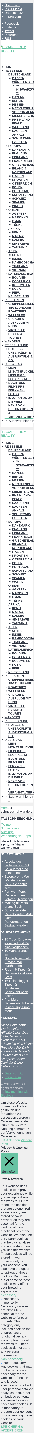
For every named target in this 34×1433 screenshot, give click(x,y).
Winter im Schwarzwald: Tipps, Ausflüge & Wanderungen (16, 844)
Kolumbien (21, 285)
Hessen (18, 104)
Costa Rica (21, 281)
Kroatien (20, 179)
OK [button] (3, 1140)
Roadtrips (17, 311)
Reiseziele (13, 70)
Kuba (16, 288)
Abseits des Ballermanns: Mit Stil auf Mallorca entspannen (17, 867)
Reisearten (14, 300)
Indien (17, 258)
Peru (16, 292)
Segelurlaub (19, 307)
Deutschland (19, 74)
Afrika (14, 228)
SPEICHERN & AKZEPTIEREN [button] (12, 1428)
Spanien (18, 202)
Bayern (18, 97)
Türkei (17, 225)
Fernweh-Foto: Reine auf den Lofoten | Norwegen (19, 895)
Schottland (22, 194)
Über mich (12, 5)
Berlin (17, 100)
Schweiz (19, 198)
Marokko (20, 217)
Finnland (20, 157)
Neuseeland (18, 296)
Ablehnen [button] (13, 1140)
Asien (12, 251)
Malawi (18, 236)
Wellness (16, 315)
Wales (17, 206)
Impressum (13, 16)
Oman (16, 221)
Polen (17, 187)
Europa (14, 146)
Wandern (12, 341)
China (17, 255)
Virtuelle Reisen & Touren (16, 333)
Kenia (16, 232)
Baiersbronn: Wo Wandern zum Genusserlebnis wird (17, 882)
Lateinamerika (20, 273)
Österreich (22, 183)
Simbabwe (20, 243)
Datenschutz (14, 12)
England (19, 153)
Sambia (18, 240)
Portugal (20, 191)
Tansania (19, 247)
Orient (14, 210)
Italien (18, 176)
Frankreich (22, 161)
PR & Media (13, 9)
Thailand (20, 266)
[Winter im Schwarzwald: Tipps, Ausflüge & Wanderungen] (17, 836)
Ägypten (19, 213)
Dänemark (21, 149)
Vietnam (19, 270)
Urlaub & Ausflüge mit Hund (19, 322)
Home (9, 67)
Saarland (20, 127)
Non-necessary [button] (12, 1359)
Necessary (11, 1299)
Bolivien (19, 277)
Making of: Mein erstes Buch (16, 904)
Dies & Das (13, 364)
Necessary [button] (8, 1295)
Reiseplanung (16, 345)
